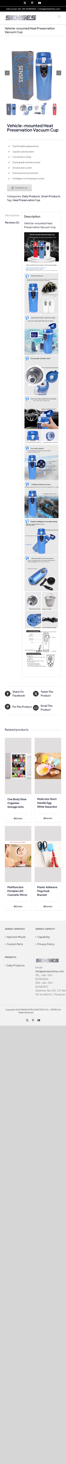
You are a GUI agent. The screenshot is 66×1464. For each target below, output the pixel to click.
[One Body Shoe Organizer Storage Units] (18, 766)
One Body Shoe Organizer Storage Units (16, 802)
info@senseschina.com (49, 9)
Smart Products (50, 196)
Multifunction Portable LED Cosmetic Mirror (17, 890)
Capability (43, 937)
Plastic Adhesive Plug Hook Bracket (47, 890)
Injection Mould (16, 937)
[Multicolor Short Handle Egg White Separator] (48, 766)
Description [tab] (12, 215)
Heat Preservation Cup (26, 200)
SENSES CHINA (41, 1012)
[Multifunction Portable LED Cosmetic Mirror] (18, 854)
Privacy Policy (45, 944)
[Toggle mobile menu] (59, 16)
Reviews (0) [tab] (12, 222)
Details (19, 818)
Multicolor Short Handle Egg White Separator (47, 802)
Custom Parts (15, 944)
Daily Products (31, 196)
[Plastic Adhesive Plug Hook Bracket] (48, 854)
